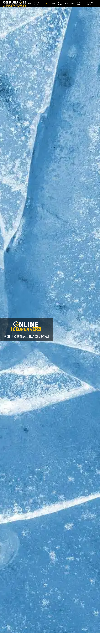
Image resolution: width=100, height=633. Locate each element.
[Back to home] (15, 3)
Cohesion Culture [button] (36, 3)
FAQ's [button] (72, 4)
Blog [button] (66, 4)
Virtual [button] (47, 4)
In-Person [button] (60, 3)
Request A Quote (79, 3)
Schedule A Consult (90, 3)
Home (29, 4)
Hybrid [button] (53, 4)
